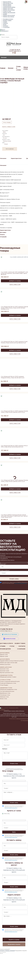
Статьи (12, 646)
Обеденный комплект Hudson (8, 677)
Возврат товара (7, 20)
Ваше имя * (3, 564)
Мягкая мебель (7, 1)
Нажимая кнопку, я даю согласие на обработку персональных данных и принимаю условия (15, 583)
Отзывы (5, 21)
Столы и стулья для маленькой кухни (10, 681)
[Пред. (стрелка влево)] (0, 953)
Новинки (5, 23)
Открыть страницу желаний (7, 950)
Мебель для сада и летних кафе (8, 662)
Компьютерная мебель (9, 7)
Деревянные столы (5, 693)
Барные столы (4, 654)
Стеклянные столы (5, 695)
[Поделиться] (2, 952)
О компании (6, 27)
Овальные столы (4, 697)
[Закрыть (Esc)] (0, 952)
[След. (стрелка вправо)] (2, 953)
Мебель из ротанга (5, 664)
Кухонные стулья (4, 670)
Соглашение (24, 720)
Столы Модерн (4, 685)
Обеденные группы (6, 675)
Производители (5, 649)
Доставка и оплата (8, 19)
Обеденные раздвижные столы (8, 689)
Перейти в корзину (14, 939)
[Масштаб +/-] (5, 952)
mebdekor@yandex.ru (15, 51)
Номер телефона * (5, 570)
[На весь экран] (3, 952)
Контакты (5, 25)
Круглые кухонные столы (6, 672)
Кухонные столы (4, 669)
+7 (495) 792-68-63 (15, 49)
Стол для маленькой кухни (7, 691)
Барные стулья (4, 656)
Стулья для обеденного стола (8, 683)
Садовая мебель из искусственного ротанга (12, 660)
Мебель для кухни (8, 8)
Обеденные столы (8, 3)
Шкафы (5, 14)
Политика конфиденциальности (18, 718)
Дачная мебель (7, 5)
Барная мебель (7, 4)
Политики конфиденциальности (20, 583)
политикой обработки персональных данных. (14, 769)
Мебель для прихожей (9, 12)
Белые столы (3, 698)
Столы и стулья (7, 11)
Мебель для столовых (9, 10)
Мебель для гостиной (9, 15)
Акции (4, 24)
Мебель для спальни (8, 16)
